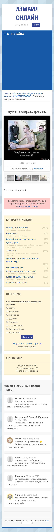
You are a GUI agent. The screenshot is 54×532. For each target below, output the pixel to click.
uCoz (46, 520)
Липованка (14, 315)
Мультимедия (35, 93)
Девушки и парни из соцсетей (21, 271)
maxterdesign (38, 169)
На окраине (14, 332)
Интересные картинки (17, 227)
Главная (7, 93)
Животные (11, 250)
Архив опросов (33, 343)
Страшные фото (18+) (16, 282)
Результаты (18, 343)
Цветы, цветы (12, 242)
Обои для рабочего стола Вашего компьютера (22, 260)
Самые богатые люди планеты (21, 239)
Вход (34, 206)
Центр (12, 307)
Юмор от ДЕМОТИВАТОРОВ (17, 96)
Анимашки (11, 233)
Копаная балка (16, 325)
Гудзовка (13, 318)
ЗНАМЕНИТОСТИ (14, 267)
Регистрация (23, 206)
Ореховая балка (16, 329)
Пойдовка (13, 322)
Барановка (14, 311)
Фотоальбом (19, 93)
